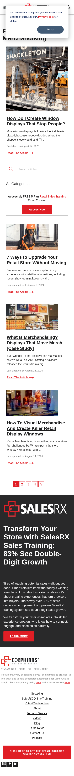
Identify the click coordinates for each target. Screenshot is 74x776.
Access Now (37, 209)
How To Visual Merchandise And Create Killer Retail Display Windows (36, 428)
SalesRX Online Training (37, 698)
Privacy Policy (46, 16)
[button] (11, 484)
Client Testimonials (37, 703)
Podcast (37, 737)
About (37, 708)
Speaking (37, 693)
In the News (37, 728)
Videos (37, 718)
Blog (37, 723)
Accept (50, 29)
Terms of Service (37, 713)
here (38, 682)
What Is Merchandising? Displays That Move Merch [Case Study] (34, 343)
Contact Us (37, 733)
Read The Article (18, 152)
